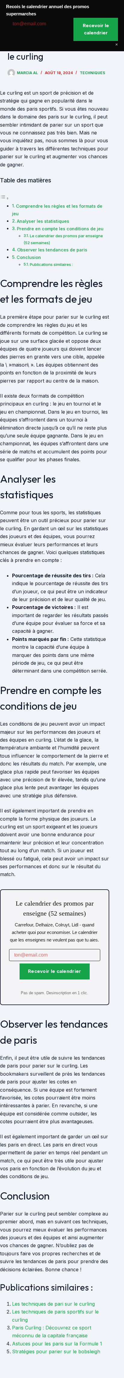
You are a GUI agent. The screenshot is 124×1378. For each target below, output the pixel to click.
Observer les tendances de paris (52, 249)
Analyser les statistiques (43, 221)
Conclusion (29, 257)
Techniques (92, 73)
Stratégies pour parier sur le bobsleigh (56, 1351)
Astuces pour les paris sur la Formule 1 (57, 1344)
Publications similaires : (51, 264)
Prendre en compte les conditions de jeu (60, 228)
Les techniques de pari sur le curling (53, 1304)
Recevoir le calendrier (54, 971)
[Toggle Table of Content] (4, 198)
